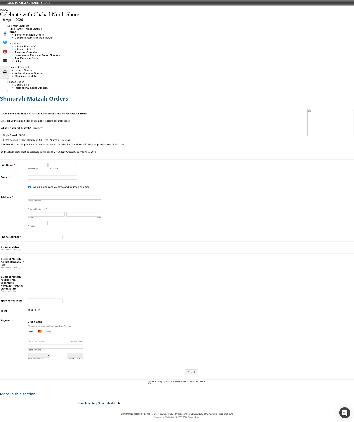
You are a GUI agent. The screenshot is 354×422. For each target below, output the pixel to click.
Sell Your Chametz (18, 25)
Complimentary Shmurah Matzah (34, 37)
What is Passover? (26, 46)
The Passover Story (26, 58)
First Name (33, 168)
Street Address (34, 201)
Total (4, 310)
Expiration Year (76, 359)
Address (7, 197)
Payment (7, 320)
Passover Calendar (26, 52)
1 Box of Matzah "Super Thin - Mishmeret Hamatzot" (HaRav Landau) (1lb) (12, 282)
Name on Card (34, 350)
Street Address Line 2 (37, 209)
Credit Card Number (37, 341)
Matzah (11, 31)
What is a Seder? (25, 49)
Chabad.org (170, 417)
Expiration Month (35, 359)
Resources (13, 43)
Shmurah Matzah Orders (29, 34)
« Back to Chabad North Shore (27, 3)
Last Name (53, 168)
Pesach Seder (15, 81)
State (99, 218)
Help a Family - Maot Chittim (24, 28)
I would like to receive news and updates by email (60, 186)
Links (18, 61)
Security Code (76, 341)
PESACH (5, 9)
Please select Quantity (11, 249)
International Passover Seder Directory (37, 55)
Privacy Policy (194, 417)
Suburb (31, 218)
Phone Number (11, 236)
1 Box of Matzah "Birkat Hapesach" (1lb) (12, 261)
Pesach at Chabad (18, 67)
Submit (191, 372)
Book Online (22, 84)
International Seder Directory (31, 87)
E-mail (5, 177)
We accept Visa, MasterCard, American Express (49, 326)
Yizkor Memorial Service (29, 73)
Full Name (8, 164)
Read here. (38, 128)
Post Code (32, 226)
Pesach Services (24, 70)
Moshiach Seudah (25, 75)
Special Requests (11, 300)
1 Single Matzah (10, 246)
